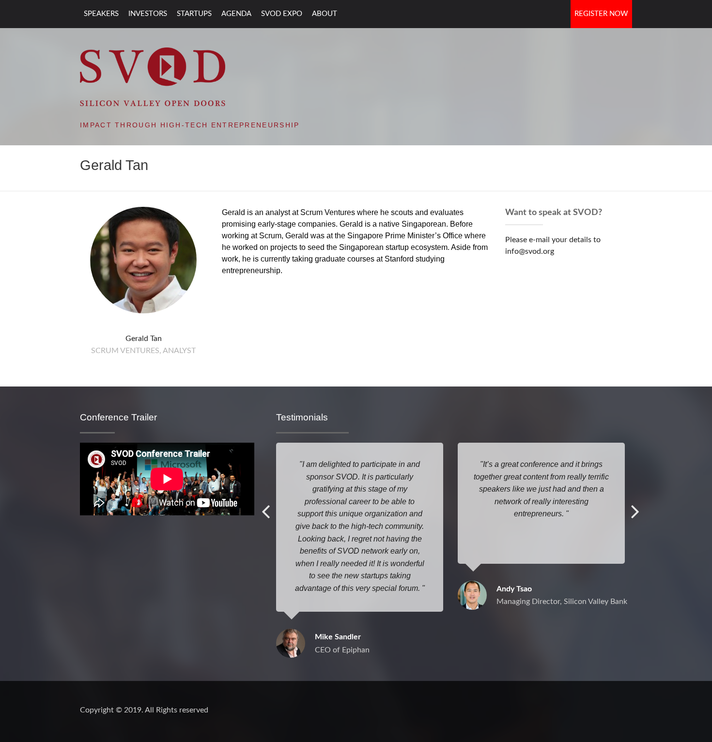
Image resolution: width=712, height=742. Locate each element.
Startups (194, 13)
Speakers (101, 13)
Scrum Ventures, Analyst (143, 351)
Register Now (601, 13)
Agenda (236, 13)
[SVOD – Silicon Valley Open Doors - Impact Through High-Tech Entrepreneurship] (152, 76)
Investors (147, 13)
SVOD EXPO (281, 13)
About (324, 13)
